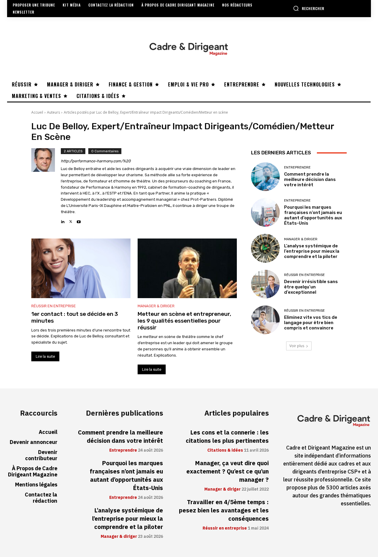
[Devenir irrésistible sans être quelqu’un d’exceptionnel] (265, 284)
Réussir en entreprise (53, 306)
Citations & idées (225, 450)
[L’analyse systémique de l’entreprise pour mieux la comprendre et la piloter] (265, 248)
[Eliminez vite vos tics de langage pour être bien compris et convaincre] (265, 320)
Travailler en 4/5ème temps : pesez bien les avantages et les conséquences (224, 510)
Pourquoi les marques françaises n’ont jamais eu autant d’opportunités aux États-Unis (313, 215)
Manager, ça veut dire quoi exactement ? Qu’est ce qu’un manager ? (227, 471)
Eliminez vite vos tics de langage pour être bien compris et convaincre (310, 323)
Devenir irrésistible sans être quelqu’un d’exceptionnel (311, 287)
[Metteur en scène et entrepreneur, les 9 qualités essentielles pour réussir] (187, 268)
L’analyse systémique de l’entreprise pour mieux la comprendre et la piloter (311, 251)
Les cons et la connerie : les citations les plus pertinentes (227, 436)
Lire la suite (45, 356)
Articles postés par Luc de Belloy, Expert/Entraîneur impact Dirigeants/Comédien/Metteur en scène (146, 112)
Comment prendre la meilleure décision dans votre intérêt (310, 179)
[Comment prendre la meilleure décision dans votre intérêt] (265, 176)
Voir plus (296, 345)
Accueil (37, 112)
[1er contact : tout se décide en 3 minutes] (81, 268)
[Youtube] (79, 220)
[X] (71, 220)
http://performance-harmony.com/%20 (96, 161)
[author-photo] (46, 186)
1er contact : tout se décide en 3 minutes (74, 317)
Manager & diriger (156, 306)
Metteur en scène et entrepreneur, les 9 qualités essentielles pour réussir (184, 321)
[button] (308, 8)
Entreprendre (297, 167)
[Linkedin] (63, 220)
